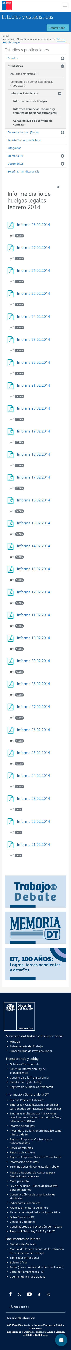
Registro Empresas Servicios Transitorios (35, 1157)
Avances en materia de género (29, 1207)
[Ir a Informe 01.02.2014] (35, 846)
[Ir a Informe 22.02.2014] (35, 364)
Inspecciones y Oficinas (19, 1331)
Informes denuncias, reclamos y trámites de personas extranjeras (35, 111)
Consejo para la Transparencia (29, 1077)
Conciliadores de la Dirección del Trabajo (36, 1226)
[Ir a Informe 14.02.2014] (35, 548)
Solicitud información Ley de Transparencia (28, 1071)
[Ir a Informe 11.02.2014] (35, 617)
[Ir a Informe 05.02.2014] (35, 754)
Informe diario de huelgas (30, 101)
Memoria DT (15, 156)
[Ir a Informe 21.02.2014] (35, 387)
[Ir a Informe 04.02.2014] (35, 777)
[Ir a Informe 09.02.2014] (35, 662)
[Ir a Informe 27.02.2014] (35, 249)
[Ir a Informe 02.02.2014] (35, 823)
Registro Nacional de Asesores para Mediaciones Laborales (32, 1174)
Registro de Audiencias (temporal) (31, 1087)
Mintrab (15, 1041)
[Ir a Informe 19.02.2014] (35, 433)
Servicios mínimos (21, 1148)
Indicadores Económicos (25, 1203)
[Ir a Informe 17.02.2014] (35, 479)
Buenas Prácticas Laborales (27, 1100)
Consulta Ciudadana (23, 1222)
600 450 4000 (14, 1325)
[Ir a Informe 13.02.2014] (35, 570)
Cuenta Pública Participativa (27, 1276)
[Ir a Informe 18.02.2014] (35, 456)
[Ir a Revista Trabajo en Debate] (35, 891)
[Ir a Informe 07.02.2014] (35, 708)
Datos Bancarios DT (22, 1217)
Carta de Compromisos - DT (27, 1272)
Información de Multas (24, 1162)
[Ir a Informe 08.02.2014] (35, 685)
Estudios (13, 58)
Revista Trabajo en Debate (24, 140)
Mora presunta (19, 1181)
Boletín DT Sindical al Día (23, 171)
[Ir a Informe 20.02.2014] (35, 410)
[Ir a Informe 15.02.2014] (35, 525)
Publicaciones (9, 39)
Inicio (4, 35)
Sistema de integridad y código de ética (35, 1212)
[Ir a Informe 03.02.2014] (35, 800)
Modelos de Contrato (23, 1244)
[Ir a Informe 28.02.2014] (35, 226)
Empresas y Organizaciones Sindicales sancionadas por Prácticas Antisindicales (36, 1106)
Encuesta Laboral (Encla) (23, 132)
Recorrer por (57, 28)
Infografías (14, 148)
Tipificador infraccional (24, 1257)
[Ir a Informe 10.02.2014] (35, 639)
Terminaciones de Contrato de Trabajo (34, 1166)
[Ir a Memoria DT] (35, 927)
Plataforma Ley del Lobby (26, 1082)
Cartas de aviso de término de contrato (32, 122)
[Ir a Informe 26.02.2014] (35, 272)
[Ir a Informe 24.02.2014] (35, 318)
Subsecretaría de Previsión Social (31, 1051)
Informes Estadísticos (44, 39)
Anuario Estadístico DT (24, 74)
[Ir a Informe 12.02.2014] (35, 594)
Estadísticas (24, 39)
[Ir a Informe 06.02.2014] (35, 731)
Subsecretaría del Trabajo (26, 1046)
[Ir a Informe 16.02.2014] (35, 502)
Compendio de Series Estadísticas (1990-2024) (31, 83)
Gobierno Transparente (25, 1064)
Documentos (15, 163)
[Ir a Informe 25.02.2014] (35, 295)
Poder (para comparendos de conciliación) (36, 1267)
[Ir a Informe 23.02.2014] (35, 341)
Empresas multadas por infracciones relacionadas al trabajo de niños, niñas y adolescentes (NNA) (35, 1117)
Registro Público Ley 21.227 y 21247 (32, 1231)
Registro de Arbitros (22, 1152)
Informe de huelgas (22, 1126)
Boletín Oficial (18, 1262)
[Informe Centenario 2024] (35, 963)
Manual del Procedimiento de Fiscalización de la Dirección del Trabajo (37, 1251)
